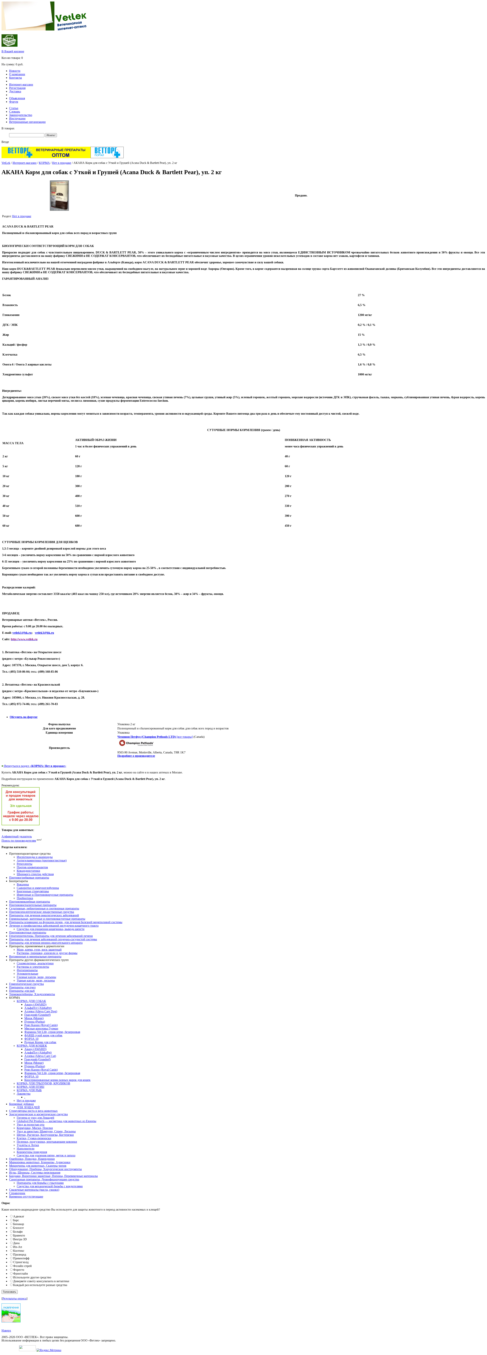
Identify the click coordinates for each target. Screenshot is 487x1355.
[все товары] (155, 736)
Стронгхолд (21, 1262)
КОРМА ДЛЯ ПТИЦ (30, 1086)
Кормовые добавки (21, 1104)
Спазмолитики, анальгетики (35, 963)
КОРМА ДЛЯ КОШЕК (32, 1045)
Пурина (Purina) (34, 1021)
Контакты (15, 77)
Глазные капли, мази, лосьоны (36, 977)
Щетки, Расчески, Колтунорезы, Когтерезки (45, 1134)
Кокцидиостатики (28, 870)
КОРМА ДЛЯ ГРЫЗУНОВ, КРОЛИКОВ (43, 1083)
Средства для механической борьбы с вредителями (50, 1186)
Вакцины (23, 884)
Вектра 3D (20, 1239)
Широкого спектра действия (35, 874)
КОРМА (44, 162)
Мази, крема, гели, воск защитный (39, 949)
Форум (13, 101)
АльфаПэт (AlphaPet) (38, 1008)
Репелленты (24, 863)
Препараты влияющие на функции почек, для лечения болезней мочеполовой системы (65, 922)
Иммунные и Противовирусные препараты (45, 894)
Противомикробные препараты (29, 901)
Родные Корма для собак (40, 1042)
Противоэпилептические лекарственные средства (41, 911)
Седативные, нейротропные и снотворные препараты (44, 908)
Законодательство (20, 115)
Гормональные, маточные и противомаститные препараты (47, 918)
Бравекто (19, 1235)
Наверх (6, 1330)
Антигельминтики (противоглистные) (42, 860)
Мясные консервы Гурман (41, 1028)
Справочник (17, 1193)
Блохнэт (18, 1227)
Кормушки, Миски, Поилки (35, 1128)
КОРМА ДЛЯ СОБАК (31, 1001)
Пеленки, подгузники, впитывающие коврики (47, 1141)
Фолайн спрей (22, 1266)
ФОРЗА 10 (31, 1038)
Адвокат (18, 1216)
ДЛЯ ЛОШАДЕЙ (28, 1107)
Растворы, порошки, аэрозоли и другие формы (47, 953)
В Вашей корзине (13, 51)
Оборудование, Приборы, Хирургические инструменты (45, 1169)
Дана (16, 1243)
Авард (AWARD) (35, 1004)
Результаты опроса (14, 1298)
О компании (17, 74)
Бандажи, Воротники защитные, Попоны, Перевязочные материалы (53, 1176)
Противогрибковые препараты (29, 877)
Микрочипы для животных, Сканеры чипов (37, 1165)
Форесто (18, 1269)
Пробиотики (25, 898)
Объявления (17, 98)
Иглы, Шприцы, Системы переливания (34, 1172)
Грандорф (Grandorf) (37, 1014)
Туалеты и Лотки (28, 1145)
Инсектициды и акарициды (35, 857)
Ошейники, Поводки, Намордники (32, 1158)
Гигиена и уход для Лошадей (35, 1117)
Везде (5, 141)
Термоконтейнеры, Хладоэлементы (32, 994)
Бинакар (18, 1224)
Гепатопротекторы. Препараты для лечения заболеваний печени (51, 936)
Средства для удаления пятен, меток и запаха (46, 1155)
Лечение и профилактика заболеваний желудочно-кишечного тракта (54, 925)
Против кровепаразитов (32, 867)
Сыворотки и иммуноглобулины (38, 887)
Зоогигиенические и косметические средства (38, 1114)
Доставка (15, 91)
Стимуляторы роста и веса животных (33, 1110)
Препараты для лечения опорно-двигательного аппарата (46, 942)
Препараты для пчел (22, 987)
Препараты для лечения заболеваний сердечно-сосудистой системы (53, 939)
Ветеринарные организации (27, 121)
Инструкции (17, 118)
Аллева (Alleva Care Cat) (40, 1056)
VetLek (6, 162)
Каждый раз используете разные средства (40, 1285)
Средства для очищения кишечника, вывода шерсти (50, 929)
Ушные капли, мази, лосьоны (36, 980)
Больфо (18, 1231)
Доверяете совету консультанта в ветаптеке (41, 1281)
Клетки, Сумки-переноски (34, 1138)
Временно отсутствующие (26, 1196)
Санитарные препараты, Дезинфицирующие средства (44, 1179)
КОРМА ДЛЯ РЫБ (29, 1090)
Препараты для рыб (22, 990)
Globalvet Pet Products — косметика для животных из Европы (56, 1121)
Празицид (19, 1254)
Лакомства (23, 1093)
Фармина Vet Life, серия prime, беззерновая (52, 1032)
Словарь (14, 111)
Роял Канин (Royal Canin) (41, 1025)
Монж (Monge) (34, 1018)
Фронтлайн (20, 1273)
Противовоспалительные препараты (32, 905)
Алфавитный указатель (17, 836)
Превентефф (21, 1258)
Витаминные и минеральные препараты (35, 956)
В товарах (8, 128)
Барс (16, 1220)
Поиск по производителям (19, 840)
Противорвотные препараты (27, 932)
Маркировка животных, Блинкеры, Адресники (39, 1162)
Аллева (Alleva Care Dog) (40, 1011)
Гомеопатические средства (26, 984)
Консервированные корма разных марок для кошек (57, 1080)
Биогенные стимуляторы (33, 891)
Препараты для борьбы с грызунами (40, 1182)
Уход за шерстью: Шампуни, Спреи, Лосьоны (46, 1131)
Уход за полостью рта (30, 1124)
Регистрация (17, 88)
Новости (14, 70)
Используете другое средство (32, 1277)
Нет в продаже (61, 162)
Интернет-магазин (21, 84)
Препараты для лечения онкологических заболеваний (44, 915)
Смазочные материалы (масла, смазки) (34, 1189)
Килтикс (18, 1250)
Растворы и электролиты (33, 966)
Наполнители (25, 1148)
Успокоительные (27, 973)
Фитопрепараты (27, 970)
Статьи (13, 108)
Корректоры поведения (32, 1152)
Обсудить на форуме (23, 717)
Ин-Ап (17, 1246)
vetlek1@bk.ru (22, 632)
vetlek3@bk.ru (44, 632)
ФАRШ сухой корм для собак (43, 1035)
